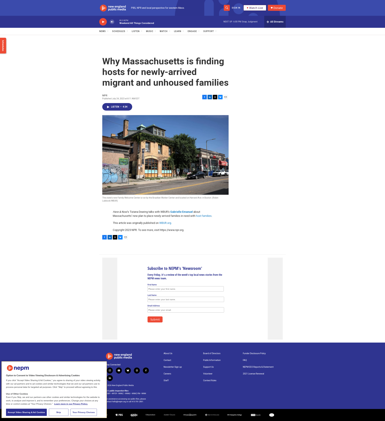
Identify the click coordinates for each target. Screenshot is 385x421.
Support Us (208, 367)
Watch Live (256, 8)
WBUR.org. (165, 222)
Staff (166, 380)
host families (204, 215)
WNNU (127, 393)
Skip (58, 412)
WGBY (107, 393)
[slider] (116, 21)
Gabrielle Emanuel (181, 211)
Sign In (236, 8)
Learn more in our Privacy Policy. (71, 404)
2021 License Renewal (253, 374)
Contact (167, 360)
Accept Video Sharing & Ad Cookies (26, 412)
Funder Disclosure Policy (254, 353)
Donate (278, 7)
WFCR (114, 393)
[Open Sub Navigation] (108, 31)
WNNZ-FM (136, 393)
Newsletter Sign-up (173, 367)
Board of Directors (211, 353)
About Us (168, 353)
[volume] (112, 21)
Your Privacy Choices (83, 412)
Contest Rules (209, 380)
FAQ (245, 360)
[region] (54, 389)
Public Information (212, 360)
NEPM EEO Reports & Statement (258, 367)
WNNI (144, 393)
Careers (167, 374)
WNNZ (121, 393)
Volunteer (208, 374)
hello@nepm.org (119, 402)
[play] (103, 22)
